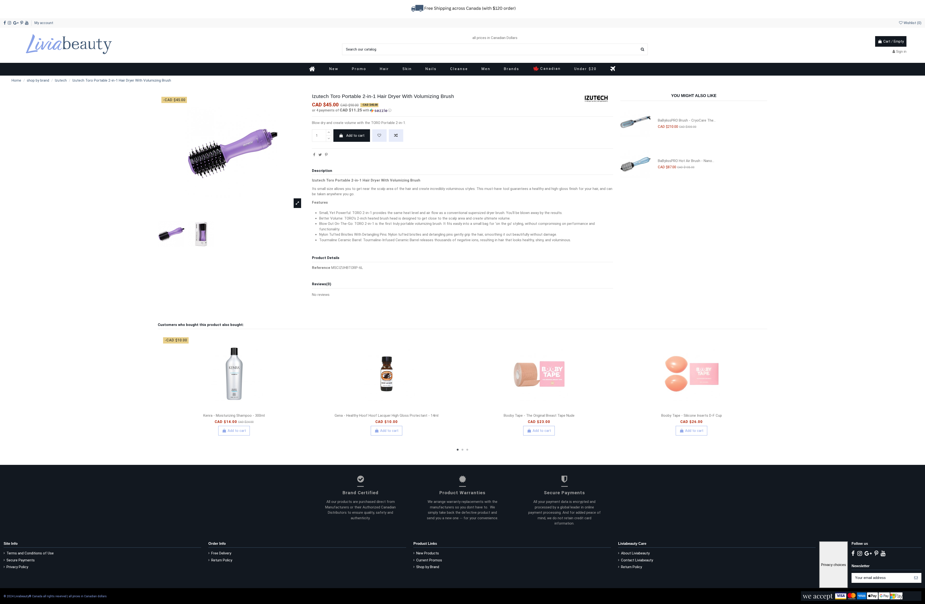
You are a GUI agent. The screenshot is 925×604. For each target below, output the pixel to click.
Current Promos (429, 560)
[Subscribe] (916, 578)
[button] (462, 110)
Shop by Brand (427, 567)
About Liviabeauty (635, 553)
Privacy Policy (17, 567)
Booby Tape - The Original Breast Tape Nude (539, 415)
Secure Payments (21, 560)
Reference (321, 268)
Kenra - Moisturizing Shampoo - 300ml (234, 415)
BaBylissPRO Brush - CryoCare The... (687, 120)
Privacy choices (833, 565)
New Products (427, 553)
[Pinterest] (326, 155)
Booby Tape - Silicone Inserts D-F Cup (691, 415)
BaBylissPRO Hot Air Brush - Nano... (686, 161)
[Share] (314, 155)
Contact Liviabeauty (637, 560)
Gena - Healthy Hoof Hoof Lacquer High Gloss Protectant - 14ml (386, 415)
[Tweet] (320, 155)
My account (43, 23)
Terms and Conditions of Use (30, 553)
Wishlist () (912, 23)
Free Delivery (221, 553)
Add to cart (355, 135)
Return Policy (221, 560)
